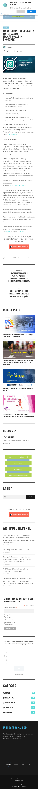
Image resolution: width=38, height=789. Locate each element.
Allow (32, 12)
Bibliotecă (9, 697)
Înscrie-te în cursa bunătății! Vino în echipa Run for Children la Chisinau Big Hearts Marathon (18, 362)
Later (20, 12)
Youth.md (9, 47)
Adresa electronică (10, 608)
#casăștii (7, 692)
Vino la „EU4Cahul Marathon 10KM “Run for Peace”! (18, 389)
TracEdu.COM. (12, 134)
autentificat (14, 441)
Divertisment (9, 624)
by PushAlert (6, 14)
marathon (28, 258)
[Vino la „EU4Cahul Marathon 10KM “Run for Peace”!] (15, 377)
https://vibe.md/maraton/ (18, 185)
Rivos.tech (20, 780)
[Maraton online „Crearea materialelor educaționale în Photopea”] (19, 64)
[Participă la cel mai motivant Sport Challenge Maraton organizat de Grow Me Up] (15, 403)
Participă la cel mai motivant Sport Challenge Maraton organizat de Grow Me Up (18, 415)
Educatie (6, 27)
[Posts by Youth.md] (4, 47)
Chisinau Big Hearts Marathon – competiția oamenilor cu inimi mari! (18, 336)
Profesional (8, 620)
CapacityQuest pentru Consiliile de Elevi (16, 550)
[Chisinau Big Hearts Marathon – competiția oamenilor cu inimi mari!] (15, 324)
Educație (8, 617)
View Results (19, 675)
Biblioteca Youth (10, 622)
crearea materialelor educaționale (15, 258)
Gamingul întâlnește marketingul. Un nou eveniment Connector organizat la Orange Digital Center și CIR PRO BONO (17, 559)
